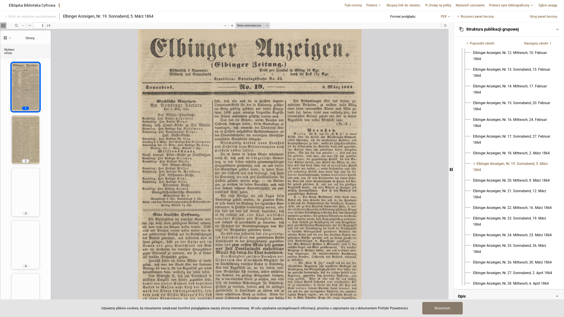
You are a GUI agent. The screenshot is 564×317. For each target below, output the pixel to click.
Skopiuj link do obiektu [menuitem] (403, 5)
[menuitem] (512, 55)
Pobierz (371, 5)
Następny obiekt (536, 43)
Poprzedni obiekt (482, 43)
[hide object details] (451, 169)
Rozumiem (442, 308)
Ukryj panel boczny (543, 16)
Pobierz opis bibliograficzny (509, 5)
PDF (444, 16)
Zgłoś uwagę (547, 5)
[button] (509, 29)
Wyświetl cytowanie (470, 5)
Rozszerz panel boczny (477, 16)
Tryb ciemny (353, 5)
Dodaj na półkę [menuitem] (440, 5)
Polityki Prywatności (393, 308)
